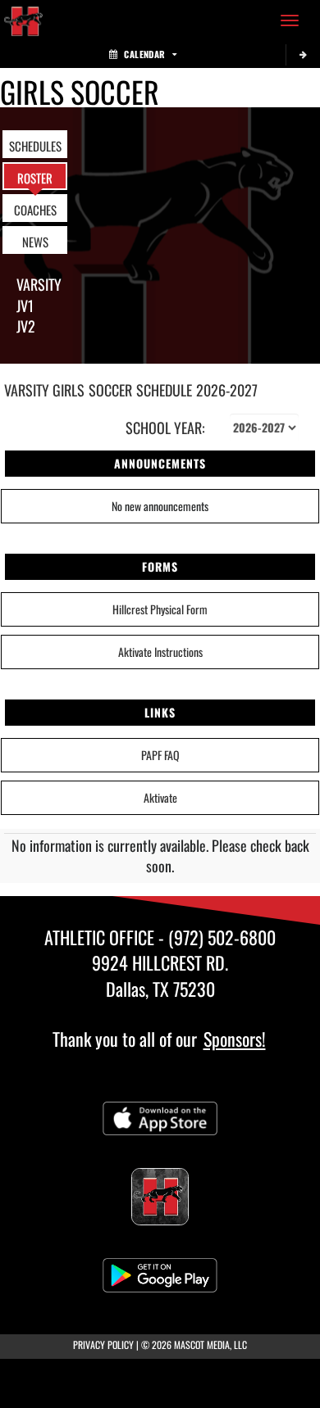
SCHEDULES (35, 146)
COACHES (35, 210)
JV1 (25, 305)
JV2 (25, 326)
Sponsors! (234, 1038)
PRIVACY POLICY (103, 1344)
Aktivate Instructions (160, 651)
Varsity (39, 284)
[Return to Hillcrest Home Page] (24, 20)
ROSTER (35, 178)
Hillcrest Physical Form (160, 609)
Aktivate (160, 797)
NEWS (35, 242)
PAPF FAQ (160, 754)
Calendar (144, 54)
